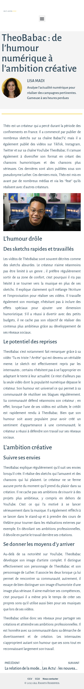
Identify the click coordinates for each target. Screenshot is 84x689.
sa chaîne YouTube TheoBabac (44, 150)
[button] (42, 18)
